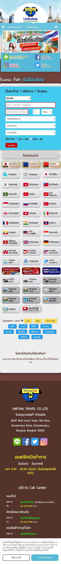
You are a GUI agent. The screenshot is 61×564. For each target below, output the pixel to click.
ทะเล (28, 321)
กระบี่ (23, 326)
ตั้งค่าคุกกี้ (16, 557)
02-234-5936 (26, 506)
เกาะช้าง (46, 326)
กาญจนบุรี (49, 331)
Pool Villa (50, 321)
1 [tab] (6, 34)
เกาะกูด (9, 331)
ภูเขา (38, 321)
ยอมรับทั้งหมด (44, 557)
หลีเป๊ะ (33, 326)
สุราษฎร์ (37, 337)
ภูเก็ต (12, 326)
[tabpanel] (30, 42)
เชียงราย (35, 331)
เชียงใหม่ (21, 331)
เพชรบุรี (23, 337)
